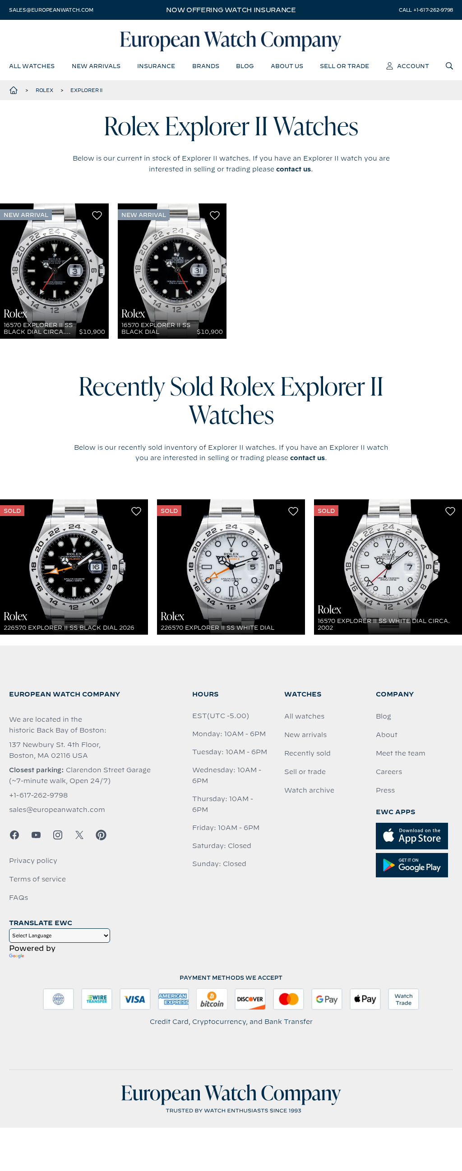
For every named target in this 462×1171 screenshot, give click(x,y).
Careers (389, 771)
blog (245, 66)
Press (385, 790)
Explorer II (86, 90)
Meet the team (400, 753)
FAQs (18, 897)
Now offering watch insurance (231, 10)
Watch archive (309, 790)
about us (287, 66)
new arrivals (96, 66)
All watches (304, 716)
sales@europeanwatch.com (51, 10)
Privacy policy (33, 860)
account (413, 66)
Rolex (44, 90)
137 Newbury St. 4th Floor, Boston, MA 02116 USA (55, 750)
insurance (156, 66)
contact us (293, 169)
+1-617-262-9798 (38, 795)
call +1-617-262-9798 (426, 10)
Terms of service (37, 879)
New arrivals (305, 734)
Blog (383, 716)
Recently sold (307, 753)
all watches (32, 66)
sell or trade (344, 66)
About (386, 734)
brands (205, 66)
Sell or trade (305, 771)
